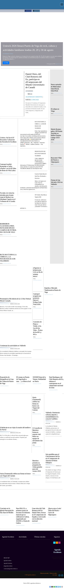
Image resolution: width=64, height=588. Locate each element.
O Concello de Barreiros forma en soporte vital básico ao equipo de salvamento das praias (37, 434)
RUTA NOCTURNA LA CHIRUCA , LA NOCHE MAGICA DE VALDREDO (8, 257)
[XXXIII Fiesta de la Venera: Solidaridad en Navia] (40, 368)
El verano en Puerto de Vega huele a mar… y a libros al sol (23, 379)
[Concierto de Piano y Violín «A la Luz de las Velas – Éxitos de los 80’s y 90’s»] (38, 343)
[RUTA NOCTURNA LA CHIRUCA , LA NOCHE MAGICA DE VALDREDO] (8, 245)
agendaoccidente (59, 63)
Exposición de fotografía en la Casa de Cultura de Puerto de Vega (7, 380)
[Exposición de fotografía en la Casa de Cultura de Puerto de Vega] (7, 368)
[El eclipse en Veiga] (57, 101)
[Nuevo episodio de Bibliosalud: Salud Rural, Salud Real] (57, 77)
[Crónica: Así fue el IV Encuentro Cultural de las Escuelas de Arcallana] (8, 128)
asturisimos (6, 53)
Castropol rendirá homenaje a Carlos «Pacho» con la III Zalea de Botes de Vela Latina (8, 167)
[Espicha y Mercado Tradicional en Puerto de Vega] (54, 276)
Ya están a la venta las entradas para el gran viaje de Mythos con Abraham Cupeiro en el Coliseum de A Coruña (7, 196)
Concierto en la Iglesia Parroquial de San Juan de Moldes (7, 510)
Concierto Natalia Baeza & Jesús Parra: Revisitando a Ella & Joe (40, 175)
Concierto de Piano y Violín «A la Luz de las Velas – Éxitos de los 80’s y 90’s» (37, 327)
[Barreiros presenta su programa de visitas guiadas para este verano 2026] (37, 480)
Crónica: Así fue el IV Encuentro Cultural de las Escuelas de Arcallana (8, 139)
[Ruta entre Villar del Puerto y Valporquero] (57, 150)
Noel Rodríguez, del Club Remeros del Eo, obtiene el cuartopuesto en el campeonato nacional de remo (56, 382)
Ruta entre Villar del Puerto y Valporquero (56, 159)
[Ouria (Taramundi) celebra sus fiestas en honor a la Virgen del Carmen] (15, 456)
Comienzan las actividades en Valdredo (13, 345)
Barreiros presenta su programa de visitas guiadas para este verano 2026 (37, 465)
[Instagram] (59, 541)
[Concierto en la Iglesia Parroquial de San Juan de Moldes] (7, 499)
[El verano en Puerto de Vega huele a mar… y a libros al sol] (23, 368)
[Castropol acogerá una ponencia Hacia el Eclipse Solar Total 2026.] (38, 313)
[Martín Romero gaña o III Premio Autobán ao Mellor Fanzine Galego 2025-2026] (57, 121)
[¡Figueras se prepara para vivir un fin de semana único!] (38, 285)
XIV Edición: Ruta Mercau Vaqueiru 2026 (41, 195)
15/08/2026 (35, 99)
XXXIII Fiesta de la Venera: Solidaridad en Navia (39, 379)
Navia (11, 53)
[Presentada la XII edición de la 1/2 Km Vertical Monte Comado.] (15, 281)
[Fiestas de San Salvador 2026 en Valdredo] (57, 172)
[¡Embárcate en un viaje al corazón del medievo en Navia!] (15, 410)
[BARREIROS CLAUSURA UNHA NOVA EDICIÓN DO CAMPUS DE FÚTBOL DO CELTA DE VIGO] (8, 214)
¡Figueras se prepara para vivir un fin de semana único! (37, 271)
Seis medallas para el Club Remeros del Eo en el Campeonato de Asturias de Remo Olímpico (53, 458)
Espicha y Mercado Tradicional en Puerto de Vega (52, 289)
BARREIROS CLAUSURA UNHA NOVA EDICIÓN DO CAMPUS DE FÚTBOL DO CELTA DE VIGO (8, 227)
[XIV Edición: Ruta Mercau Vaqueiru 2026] (26, 199)
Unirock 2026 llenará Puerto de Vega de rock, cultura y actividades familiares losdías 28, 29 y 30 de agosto (30, 47)
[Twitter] (57, 541)
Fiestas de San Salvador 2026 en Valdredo (56, 181)
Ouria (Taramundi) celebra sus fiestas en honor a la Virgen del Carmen (36, 403)
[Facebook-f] (54, 541)
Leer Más (6, 62)
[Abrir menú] (62, 4)
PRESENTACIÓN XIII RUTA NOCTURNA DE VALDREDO (40, 153)
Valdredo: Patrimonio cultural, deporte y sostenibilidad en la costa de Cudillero (53, 415)
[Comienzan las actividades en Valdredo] (15, 328)
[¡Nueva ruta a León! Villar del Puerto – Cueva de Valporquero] (55, 499)
